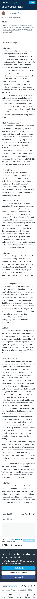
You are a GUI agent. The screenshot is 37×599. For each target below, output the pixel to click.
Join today (17, 568)
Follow (20, 13)
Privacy (13, 590)
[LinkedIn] (28, 586)
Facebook (17, 577)
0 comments (16, 17)
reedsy (9, 2)
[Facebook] (31, 586)
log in (18, 539)
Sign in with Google (17, 573)
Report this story (7, 519)
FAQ (3, 590)
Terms (8, 590)
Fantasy (4, 21)
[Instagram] (25, 586)
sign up (11, 539)
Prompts (10, 597)
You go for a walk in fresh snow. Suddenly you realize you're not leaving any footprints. (18, 27)
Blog (34, 597)
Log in (32, 2)
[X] (22, 586)
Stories (27, 597)
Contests (19, 597)
